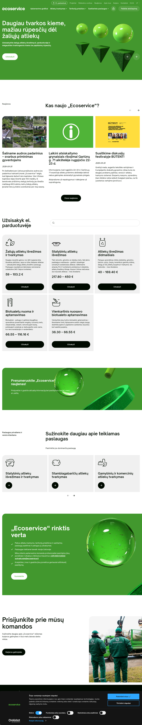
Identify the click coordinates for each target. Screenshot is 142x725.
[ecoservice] (13, 9)
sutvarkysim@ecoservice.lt (27, 558)
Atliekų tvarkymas (57, 9)
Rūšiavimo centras (85, 3)
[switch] (70, 713)
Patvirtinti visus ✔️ (123, 696)
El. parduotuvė (60, 3)
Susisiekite (19, 576)
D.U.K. (132, 3)
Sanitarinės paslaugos (97, 9)
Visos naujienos (71, 198)
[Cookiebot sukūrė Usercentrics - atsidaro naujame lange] (14, 720)
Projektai (73, 3)
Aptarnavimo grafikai (39, 9)
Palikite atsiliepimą (129, 9)
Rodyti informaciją (36, 721)
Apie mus (107, 3)
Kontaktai (124, 3)
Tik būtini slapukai (123, 703)
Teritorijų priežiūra (76, 9)
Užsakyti (25, 287)
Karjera (115, 3)
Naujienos (98, 3)
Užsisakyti (10, 57)
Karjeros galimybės (14, 652)
